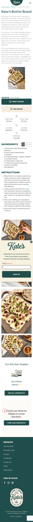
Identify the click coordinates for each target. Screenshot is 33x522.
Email (7, 263)
